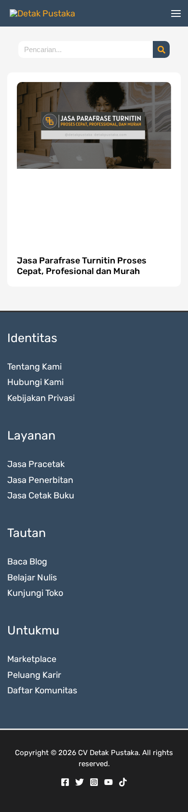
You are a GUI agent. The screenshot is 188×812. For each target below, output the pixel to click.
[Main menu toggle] (175, 13)
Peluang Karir (34, 675)
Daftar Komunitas (42, 690)
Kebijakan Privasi (41, 398)
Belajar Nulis (32, 577)
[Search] (161, 49)
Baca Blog (27, 561)
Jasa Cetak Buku (40, 495)
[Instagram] (94, 782)
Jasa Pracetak (36, 464)
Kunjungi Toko (35, 593)
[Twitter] (79, 782)
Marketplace (31, 659)
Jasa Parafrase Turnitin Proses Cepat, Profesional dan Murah (82, 265)
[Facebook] (65, 782)
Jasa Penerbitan (40, 480)
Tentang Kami (34, 366)
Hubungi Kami (35, 382)
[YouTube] (108, 782)
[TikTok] (123, 782)
